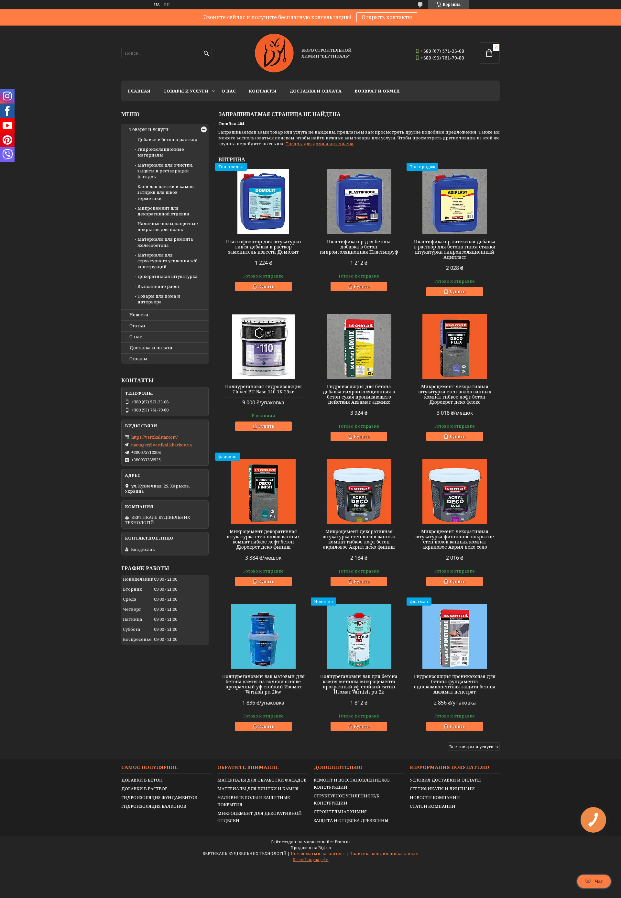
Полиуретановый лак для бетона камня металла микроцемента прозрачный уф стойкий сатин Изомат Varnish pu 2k (359, 684)
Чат (599, 881)
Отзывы (138, 359)
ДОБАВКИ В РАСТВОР (144, 789)
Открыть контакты (387, 17)
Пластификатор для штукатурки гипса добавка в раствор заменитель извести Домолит (263, 247)
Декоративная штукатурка (167, 276)
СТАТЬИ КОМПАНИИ (432, 806)
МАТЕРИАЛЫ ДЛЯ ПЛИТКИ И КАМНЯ (258, 789)
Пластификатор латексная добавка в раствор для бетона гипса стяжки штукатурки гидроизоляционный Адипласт (455, 249)
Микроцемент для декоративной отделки (163, 211)
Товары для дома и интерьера (320, 144)
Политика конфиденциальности (384, 853)
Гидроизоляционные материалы (160, 152)
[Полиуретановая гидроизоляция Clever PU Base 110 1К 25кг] (263, 346)
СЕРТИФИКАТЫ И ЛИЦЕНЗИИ (442, 789)
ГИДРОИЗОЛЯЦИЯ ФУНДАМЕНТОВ (159, 797)
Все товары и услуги (471, 747)
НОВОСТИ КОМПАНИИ (435, 797)
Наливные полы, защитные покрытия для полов (167, 226)
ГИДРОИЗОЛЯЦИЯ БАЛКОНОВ (153, 806)
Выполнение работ (158, 286)
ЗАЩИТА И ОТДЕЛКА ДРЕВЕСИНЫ (351, 820)
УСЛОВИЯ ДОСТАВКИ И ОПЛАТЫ (445, 780)
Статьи (137, 326)
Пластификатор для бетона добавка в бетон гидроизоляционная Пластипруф (359, 247)
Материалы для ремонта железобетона (165, 242)
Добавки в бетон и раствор (167, 139)
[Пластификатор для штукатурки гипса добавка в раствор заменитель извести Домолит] (263, 201)
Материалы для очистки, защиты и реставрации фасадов (165, 171)
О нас (229, 91)
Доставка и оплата (315, 91)
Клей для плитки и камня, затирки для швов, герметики (166, 192)
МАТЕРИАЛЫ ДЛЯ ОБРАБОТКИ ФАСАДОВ (262, 780)
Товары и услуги (186, 91)
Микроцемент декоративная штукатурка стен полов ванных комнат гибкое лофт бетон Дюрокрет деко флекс (454, 394)
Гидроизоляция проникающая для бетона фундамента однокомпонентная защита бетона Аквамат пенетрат (455, 684)
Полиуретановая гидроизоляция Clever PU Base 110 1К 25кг (263, 389)
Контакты (263, 91)
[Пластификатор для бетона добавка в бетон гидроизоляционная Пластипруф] (359, 201)
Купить (266, 286)
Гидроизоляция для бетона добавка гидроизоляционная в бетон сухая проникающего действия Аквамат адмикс (359, 394)
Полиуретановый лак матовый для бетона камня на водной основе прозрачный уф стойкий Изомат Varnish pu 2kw (263, 684)
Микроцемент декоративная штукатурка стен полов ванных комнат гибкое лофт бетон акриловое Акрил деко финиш (359, 539)
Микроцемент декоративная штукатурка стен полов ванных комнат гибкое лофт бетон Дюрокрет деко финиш (263, 539)
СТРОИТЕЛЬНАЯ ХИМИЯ (340, 812)
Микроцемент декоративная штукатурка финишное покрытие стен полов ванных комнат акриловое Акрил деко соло (454, 539)
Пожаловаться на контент (318, 853)
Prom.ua (343, 842)
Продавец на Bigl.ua (310, 847)
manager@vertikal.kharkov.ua (161, 444)
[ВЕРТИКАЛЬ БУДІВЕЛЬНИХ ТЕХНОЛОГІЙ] (274, 53)
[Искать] (206, 53)
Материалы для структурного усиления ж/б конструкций (167, 260)
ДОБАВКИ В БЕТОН (142, 780)
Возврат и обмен (377, 91)
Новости (138, 315)
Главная (139, 91)
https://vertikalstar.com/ (154, 437)
